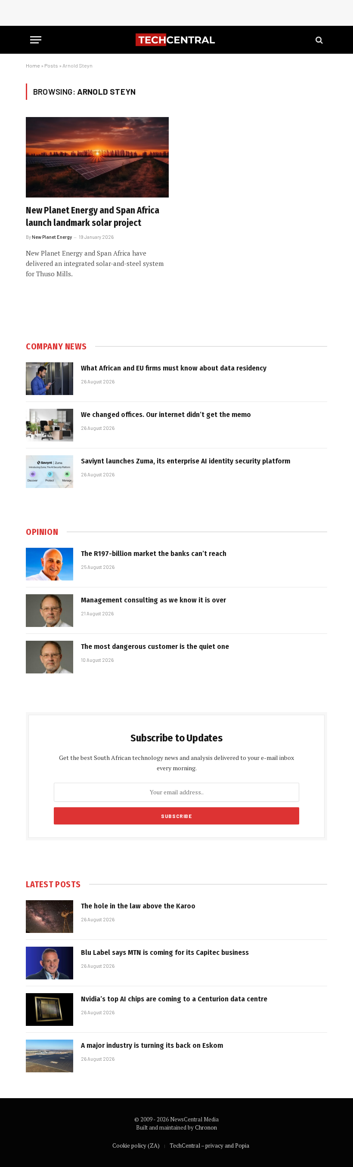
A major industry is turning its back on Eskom (152, 1045)
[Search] (318, 39)
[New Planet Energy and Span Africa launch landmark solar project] (97, 157)
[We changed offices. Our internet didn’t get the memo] (49, 425)
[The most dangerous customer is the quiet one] (49, 657)
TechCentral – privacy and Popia (209, 1145)
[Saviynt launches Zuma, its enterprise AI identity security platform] (49, 471)
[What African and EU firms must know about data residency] (49, 378)
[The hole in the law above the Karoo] (49, 916)
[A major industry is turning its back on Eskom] (49, 1056)
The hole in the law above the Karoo (138, 906)
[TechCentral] (176, 40)
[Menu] (35, 39)
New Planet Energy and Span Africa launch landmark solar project (92, 216)
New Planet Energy (52, 237)
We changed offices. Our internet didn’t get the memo (166, 414)
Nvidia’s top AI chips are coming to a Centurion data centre (174, 998)
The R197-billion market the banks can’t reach (153, 553)
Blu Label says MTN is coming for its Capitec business (165, 952)
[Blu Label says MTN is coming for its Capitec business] (49, 963)
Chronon (206, 1127)
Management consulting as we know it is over (153, 600)
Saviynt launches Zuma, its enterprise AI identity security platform (185, 461)
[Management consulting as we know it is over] (49, 610)
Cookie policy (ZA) (136, 1145)
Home (33, 65)
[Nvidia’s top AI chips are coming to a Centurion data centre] (49, 1009)
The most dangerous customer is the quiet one (155, 646)
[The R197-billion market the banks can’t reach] (49, 564)
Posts (51, 65)
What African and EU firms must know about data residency (173, 368)
